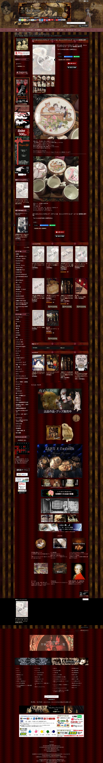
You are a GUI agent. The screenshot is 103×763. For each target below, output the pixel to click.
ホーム (18, 668)
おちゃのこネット (84, 630)
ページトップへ (85, 627)
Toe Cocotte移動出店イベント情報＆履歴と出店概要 (24, 686)
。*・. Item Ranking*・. (39, 674)
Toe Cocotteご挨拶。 (57, 670)
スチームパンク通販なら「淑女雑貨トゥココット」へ (60, 685)
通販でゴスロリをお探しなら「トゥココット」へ (60, 682)
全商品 (17, 254)
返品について (74, 687)
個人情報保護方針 (75, 672)
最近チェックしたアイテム (40, 686)
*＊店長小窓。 (56, 672)
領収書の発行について (76, 685)
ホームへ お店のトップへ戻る (84, 593)
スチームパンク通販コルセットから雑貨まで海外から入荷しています (60, 691)
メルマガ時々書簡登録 (21, 683)
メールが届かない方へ (76, 681)
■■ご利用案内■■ (75, 670)
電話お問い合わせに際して (77, 683)
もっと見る (26, 247)
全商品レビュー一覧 (38, 681)
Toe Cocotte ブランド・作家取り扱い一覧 (42, 684)
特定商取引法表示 (75, 668)
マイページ (19, 672)
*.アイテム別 (37, 668)
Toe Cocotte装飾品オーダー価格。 (59, 676)
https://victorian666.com (56, 755)
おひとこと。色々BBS (57, 674)
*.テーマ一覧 (37, 670)
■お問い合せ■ (74, 674)
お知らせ (55, 668)
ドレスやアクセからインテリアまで (60, 688)
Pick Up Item (37, 676)
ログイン (66, 25)
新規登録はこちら (74, 25)
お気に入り (19, 676)
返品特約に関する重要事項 (64, 59)
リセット (27, 206)
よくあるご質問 (75, 676)
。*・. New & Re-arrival (39, 672)
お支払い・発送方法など (21, 681)
